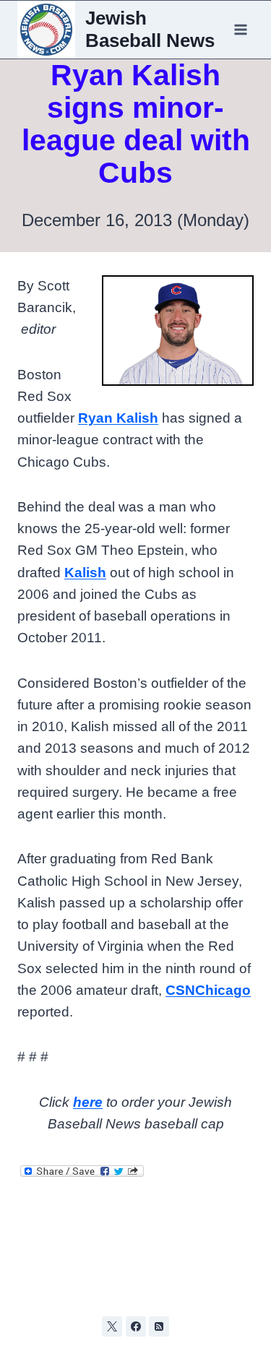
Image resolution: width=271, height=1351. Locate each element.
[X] (112, 1326)
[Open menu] (240, 29)
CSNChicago (208, 990)
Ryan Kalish (118, 418)
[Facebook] (136, 1326)
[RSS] (159, 1326)
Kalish (85, 572)
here (88, 1102)
